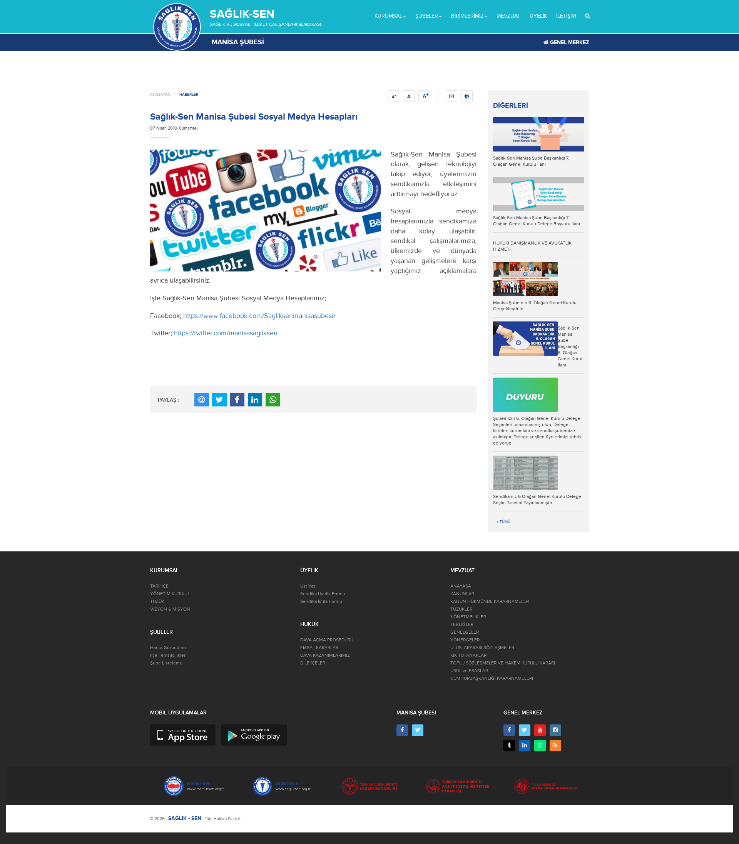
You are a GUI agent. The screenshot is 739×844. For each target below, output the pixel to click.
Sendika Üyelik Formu (322, 594)
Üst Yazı (308, 586)
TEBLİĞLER (461, 625)
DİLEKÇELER (312, 663)
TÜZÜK (157, 601)
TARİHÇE (159, 586)
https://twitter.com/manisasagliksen (226, 333)
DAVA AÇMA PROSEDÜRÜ (326, 640)
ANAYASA (460, 586)
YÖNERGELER (465, 640)
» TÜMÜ (503, 521)
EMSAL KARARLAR (319, 648)
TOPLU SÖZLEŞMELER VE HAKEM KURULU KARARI (502, 663)
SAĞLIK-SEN (242, 14)
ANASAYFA (160, 94)
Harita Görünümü (168, 648)
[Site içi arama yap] (587, 16)
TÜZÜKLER (461, 609)
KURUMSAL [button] (388, 16)
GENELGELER (464, 632)
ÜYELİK (538, 16)
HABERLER (188, 94)
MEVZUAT (508, 16)
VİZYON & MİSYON (170, 609)
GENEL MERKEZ (568, 42)
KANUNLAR (462, 594)
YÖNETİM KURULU (169, 594)
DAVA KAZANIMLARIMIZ (325, 655)
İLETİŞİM (566, 16)
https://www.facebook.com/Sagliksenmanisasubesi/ (259, 315)
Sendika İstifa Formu (321, 601)
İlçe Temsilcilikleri (168, 655)
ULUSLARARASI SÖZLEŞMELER (482, 648)
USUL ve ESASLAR (469, 671)
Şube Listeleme (166, 663)
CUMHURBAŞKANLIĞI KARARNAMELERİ (491, 678)
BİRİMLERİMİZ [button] (467, 16)
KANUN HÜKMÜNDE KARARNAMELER (489, 601)
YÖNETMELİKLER (468, 617)
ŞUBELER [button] (426, 16)
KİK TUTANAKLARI (469, 655)
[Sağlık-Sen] (177, 27)
